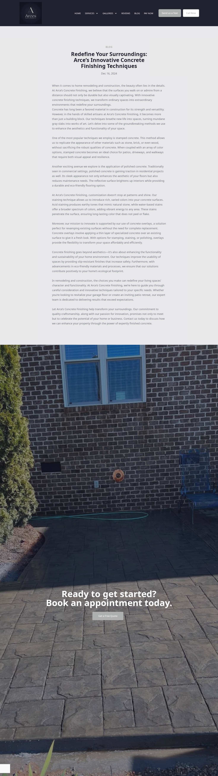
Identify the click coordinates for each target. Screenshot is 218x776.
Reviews (125, 13)
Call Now (191, 13)
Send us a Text (170, 13)
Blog (137, 13)
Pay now (148, 13)
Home (78, 13)
